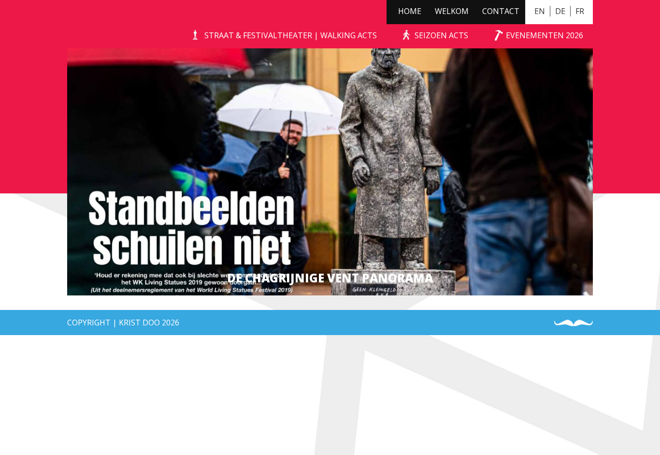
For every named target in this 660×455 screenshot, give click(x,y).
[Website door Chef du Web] (573, 323)
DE (560, 11)
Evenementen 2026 (544, 35)
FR (579, 11)
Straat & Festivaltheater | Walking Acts (290, 35)
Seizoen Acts (441, 35)
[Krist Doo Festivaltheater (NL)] (82, 24)
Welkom (452, 11)
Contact (500, 11)
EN (539, 11)
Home (409, 11)
